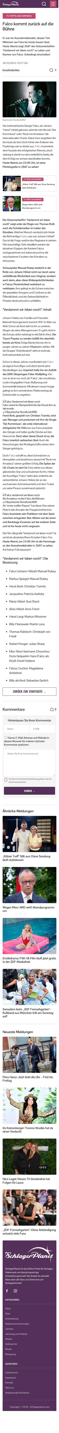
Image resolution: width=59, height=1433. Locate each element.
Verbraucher (11, 1343)
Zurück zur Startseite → (29, 691)
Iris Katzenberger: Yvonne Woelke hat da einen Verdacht (28, 1129)
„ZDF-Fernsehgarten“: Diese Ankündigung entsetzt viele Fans (29, 1231)
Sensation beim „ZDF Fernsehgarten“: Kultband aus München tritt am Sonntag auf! (28, 1012)
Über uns (9, 1387)
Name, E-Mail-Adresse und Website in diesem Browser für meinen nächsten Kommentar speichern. (26, 741)
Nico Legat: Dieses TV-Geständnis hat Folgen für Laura (26, 1180)
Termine (9, 1328)
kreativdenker (11, 70)
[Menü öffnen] (53, 4)
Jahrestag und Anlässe (16, 1333)
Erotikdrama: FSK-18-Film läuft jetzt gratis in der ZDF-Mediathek (29, 960)
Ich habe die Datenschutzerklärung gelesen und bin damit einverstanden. (30, 780)
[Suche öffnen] (44, 4)
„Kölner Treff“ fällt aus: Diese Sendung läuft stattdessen (26, 858)
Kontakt (9, 1382)
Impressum (10, 1377)
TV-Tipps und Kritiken (19, 15)
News (8, 1308)
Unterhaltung (11, 1318)
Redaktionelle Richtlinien (17, 1392)
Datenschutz (11, 1372)
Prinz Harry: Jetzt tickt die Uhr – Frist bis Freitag (28, 1078)
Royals (8, 1349)
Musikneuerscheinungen (17, 1323)
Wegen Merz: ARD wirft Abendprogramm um (28, 909)
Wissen (8, 1338)
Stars (7, 1313)
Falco (38, 146)
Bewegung (10, 1354)
